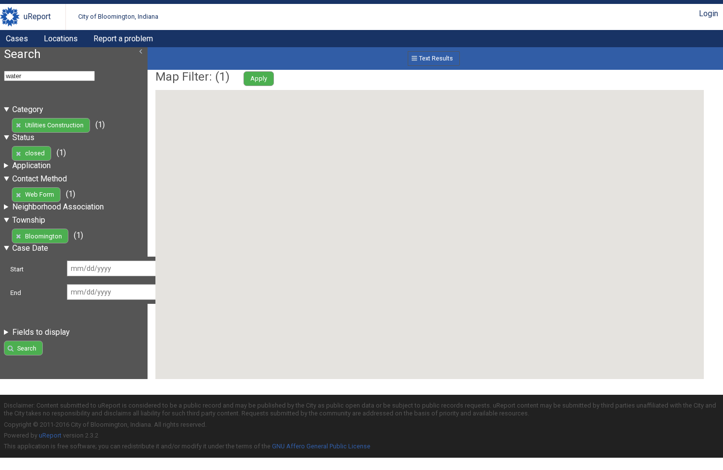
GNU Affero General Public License (321, 446)
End (15, 292)
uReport (37, 16)
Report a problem (123, 38)
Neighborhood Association (58, 206)
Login (708, 13)
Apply (258, 78)
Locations (61, 38)
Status (23, 137)
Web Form (39, 194)
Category (27, 109)
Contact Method (39, 178)
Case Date (30, 248)
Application (31, 165)
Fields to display (41, 332)
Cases (17, 38)
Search (26, 348)
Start (17, 269)
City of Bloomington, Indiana (118, 16)
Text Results (436, 58)
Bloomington (43, 236)
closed (35, 153)
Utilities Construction (54, 125)
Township (28, 220)
